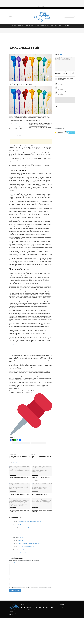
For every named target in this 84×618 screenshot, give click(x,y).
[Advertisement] (42, 2)
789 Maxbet (21, 524)
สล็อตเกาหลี (20, 537)
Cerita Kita (28, 51)
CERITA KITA (28, 25)
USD (58, 128)
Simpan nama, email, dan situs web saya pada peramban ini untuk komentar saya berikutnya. (31, 587)
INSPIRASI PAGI (43, 25)
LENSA (60, 25)
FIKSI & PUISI (37, 25)
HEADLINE (14, 25)
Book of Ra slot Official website (25, 527)
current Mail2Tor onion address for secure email (29, 521)
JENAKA (52, 25)
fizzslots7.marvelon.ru (23, 552)
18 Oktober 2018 (21, 51)
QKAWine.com (21, 540)
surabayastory (14, 51)
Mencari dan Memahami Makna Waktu (19, 494)
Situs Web (34, 582)
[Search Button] (73, 16)
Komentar (12, 562)
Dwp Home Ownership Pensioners (26, 546)
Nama (11, 577)
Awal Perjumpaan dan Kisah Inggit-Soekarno (61, 72)
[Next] (20, 135)
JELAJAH (56, 25)
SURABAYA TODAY (20, 25)
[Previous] (17, 135)
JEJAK (48, 25)
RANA (32, 25)
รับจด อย (20, 531)
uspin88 (20, 534)
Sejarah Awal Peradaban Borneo (39, 494)
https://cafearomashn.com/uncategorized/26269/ (29, 543)
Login (64, 25)
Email (11, 582)
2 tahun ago (12, 479)
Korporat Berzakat (62, 83)
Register (70, 25)
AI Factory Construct (23, 549)
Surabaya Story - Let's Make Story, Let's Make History (13, 613)
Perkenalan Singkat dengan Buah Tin (18, 126)
